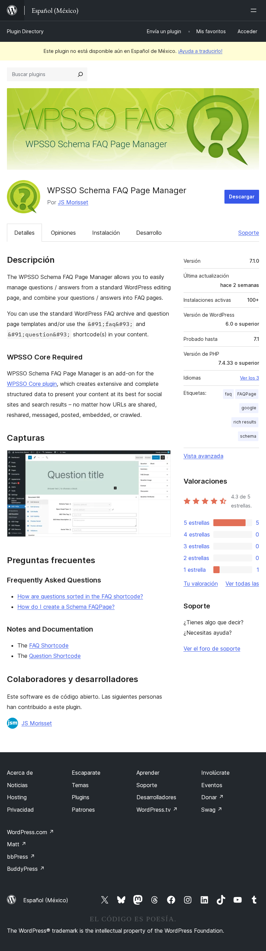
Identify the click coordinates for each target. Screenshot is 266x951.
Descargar (242, 196)
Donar (212, 797)
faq (228, 394)
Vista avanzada (203, 456)
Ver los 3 (249, 378)
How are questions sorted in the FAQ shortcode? (80, 596)
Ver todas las (242, 583)
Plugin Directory (25, 31)
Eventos (211, 785)
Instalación (106, 232)
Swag (211, 809)
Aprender (147, 772)
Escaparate (86, 772)
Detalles (24, 232)
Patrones (83, 809)
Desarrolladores (156, 797)
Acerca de (20, 772)
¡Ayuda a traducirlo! (200, 51)
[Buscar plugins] (80, 74)
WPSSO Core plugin (32, 383)
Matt (16, 844)
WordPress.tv (157, 809)
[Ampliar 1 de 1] (161, 459)
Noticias (17, 785)
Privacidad (20, 809)
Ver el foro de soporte (212, 648)
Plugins (80, 797)
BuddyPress (26, 868)
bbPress (21, 856)
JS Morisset (73, 202)
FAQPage (246, 394)
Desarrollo (149, 232)
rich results (244, 422)
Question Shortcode (55, 655)
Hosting (17, 797)
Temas (80, 785)
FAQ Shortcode (49, 645)
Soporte (248, 232)
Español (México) (45, 900)
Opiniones (63, 232)
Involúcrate (215, 772)
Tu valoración (201, 583)
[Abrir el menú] (255, 10)
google (248, 407)
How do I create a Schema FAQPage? (66, 606)
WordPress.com (30, 832)
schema (248, 436)
